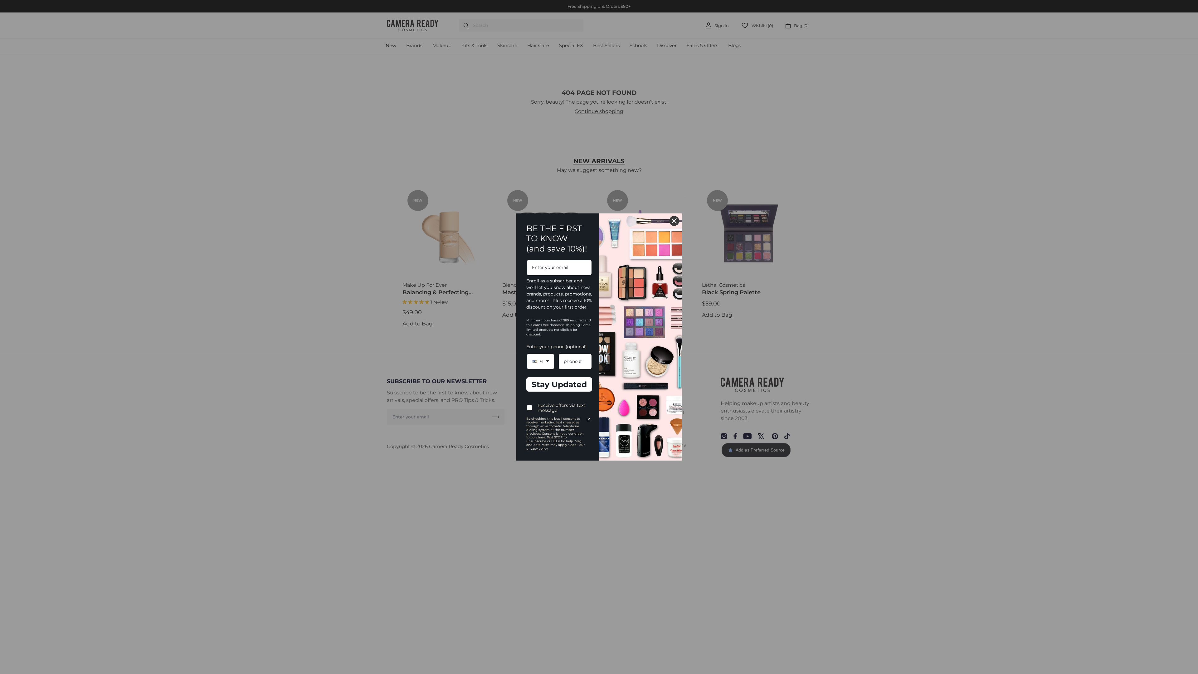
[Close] (674, 220)
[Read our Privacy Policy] (588, 419)
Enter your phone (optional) (556, 346)
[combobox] (540, 361)
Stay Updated (559, 384)
